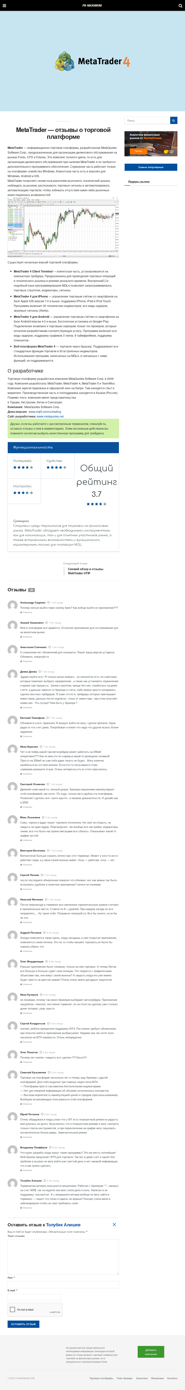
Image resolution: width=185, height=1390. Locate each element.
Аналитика (142, 1378)
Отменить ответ (114, 1224)
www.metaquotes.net (50, 416)
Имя (11, 1277)
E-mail (13, 1290)
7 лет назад (57, 602)
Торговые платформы (101, 1378)
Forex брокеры (124, 1378)
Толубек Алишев (63, 1224)
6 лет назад (53, 932)
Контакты (172, 1378)
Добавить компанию (151, 1352)
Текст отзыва (16, 1236)
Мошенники (157, 1378)
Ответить (27, 612)
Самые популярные (151, 167)
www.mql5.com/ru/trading (45, 411)
